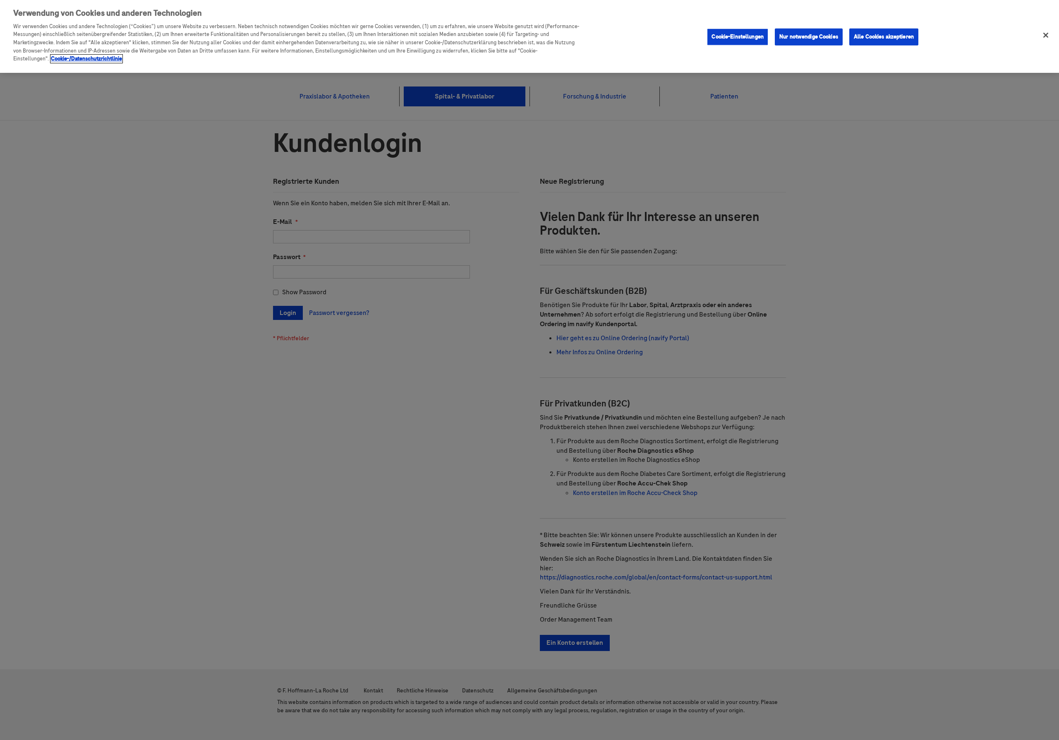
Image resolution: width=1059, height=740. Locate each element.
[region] (529, 36)
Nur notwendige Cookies (808, 36)
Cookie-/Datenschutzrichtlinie (86, 58)
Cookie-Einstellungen (738, 36)
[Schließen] (1046, 35)
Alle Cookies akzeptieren (884, 36)
